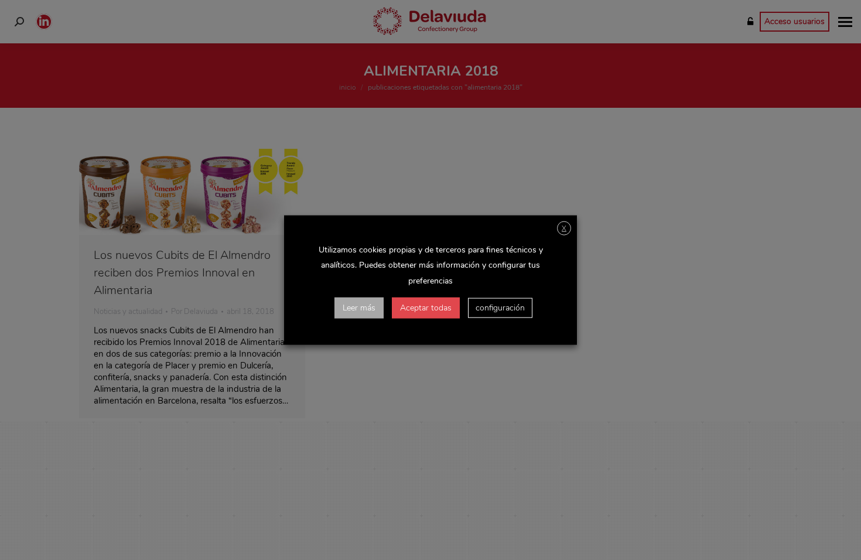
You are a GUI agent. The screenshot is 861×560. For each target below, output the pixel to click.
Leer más (359, 307)
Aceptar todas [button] (426, 307)
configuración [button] (500, 307)
